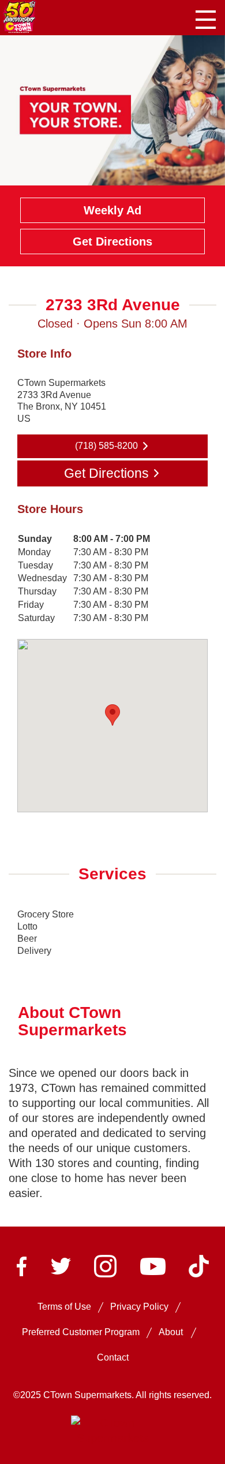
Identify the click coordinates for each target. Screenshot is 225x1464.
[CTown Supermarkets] (19, 16)
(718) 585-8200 (106, 446)
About (171, 1332)
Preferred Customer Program (81, 1332)
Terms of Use (64, 1306)
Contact (113, 1357)
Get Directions (112, 241)
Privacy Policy (139, 1306)
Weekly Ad (112, 210)
